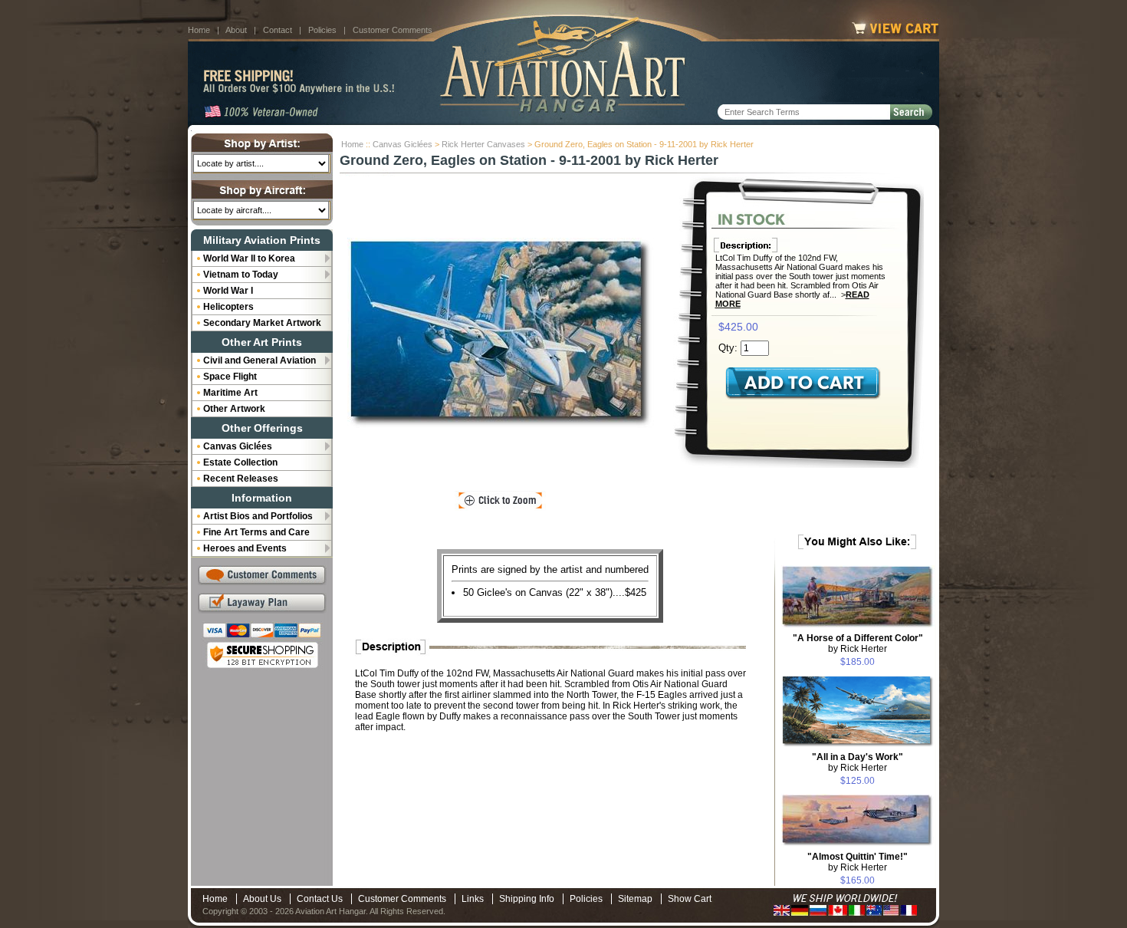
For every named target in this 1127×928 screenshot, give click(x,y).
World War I (228, 290)
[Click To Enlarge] (500, 501)
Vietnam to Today (240, 274)
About (236, 30)
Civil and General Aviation (259, 360)
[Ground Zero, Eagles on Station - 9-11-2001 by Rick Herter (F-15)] (500, 333)
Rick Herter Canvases (483, 144)
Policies (322, 30)
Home (199, 30)
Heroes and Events (245, 548)
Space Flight (230, 376)
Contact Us (320, 898)
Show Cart (689, 898)
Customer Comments (392, 30)
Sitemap (635, 898)
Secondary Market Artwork (262, 323)
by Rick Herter (858, 643)
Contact (277, 30)
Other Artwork (234, 408)
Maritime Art (230, 392)
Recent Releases (240, 478)
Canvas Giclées (402, 144)
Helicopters (228, 306)
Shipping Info (526, 898)
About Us (262, 898)
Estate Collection (240, 462)
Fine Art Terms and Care (256, 532)
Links (473, 898)
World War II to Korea (249, 258)
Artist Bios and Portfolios (258, 516)
